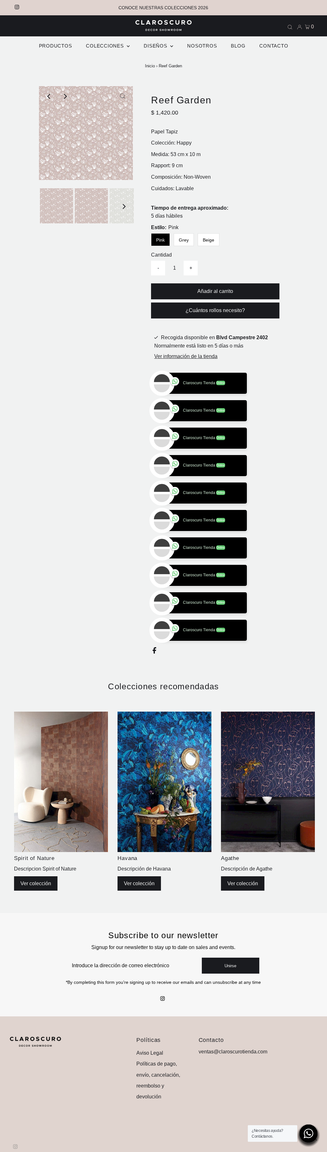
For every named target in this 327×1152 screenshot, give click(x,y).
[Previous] (49, 96)
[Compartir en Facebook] (154, 679)
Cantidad (161, 255)
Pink (160, 240)
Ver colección (35, 911)
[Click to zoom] (123, 96)
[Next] (65, 96)
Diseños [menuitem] (156, 46)
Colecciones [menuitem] (105, 46)
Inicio (150, 66)
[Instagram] (17, 7)
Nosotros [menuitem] (202, 46)
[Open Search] (290, 27)
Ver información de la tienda (185, 356)
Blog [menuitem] (238, 46)
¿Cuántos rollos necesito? (215, 310)
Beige (208, 240)
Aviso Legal (149, 1080)
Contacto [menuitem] (273, 46)
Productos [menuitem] (55, 46)
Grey (184, 240)
